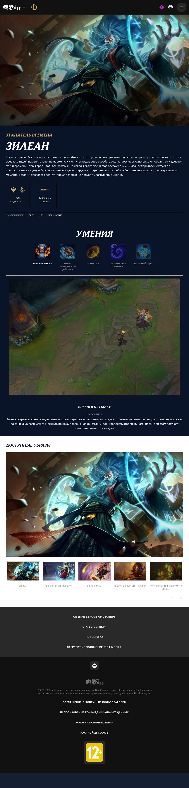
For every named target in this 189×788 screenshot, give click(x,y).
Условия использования (94, 722)
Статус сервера (94, 626)
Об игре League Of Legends (94, 616)
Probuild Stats (55, 215)
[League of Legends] (34, 7)
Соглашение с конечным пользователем (94, 701)
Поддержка (94, 636)
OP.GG (31, 215)
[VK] (94, 665)
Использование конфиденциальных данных (94, 712)
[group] (93, 257)
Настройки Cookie (94, 732)
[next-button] (180, 597)
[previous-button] (173, 597)
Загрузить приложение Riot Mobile (94, 646)
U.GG (41, 215)
